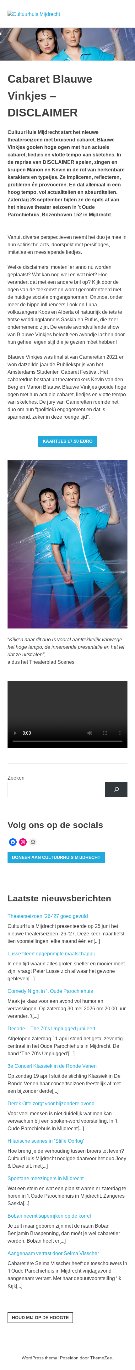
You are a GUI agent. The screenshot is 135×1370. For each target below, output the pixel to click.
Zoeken (16, 778)
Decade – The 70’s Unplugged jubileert (51, 1028)
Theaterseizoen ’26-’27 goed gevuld (48, 916)
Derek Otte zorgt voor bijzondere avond (51, 1103)
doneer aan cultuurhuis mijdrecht (56, 857)
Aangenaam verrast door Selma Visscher (53, 1253)
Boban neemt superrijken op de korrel (49, 1216)
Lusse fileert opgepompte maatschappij (51, 953)
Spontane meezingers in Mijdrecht (46, 1178)
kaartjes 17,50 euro (68, 441)
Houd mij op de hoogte (40, 1317)
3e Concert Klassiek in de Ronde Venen (52, 1066)
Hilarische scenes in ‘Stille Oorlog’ (46, 1141)
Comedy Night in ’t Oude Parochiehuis (50, 991)
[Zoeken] (116, 789)
